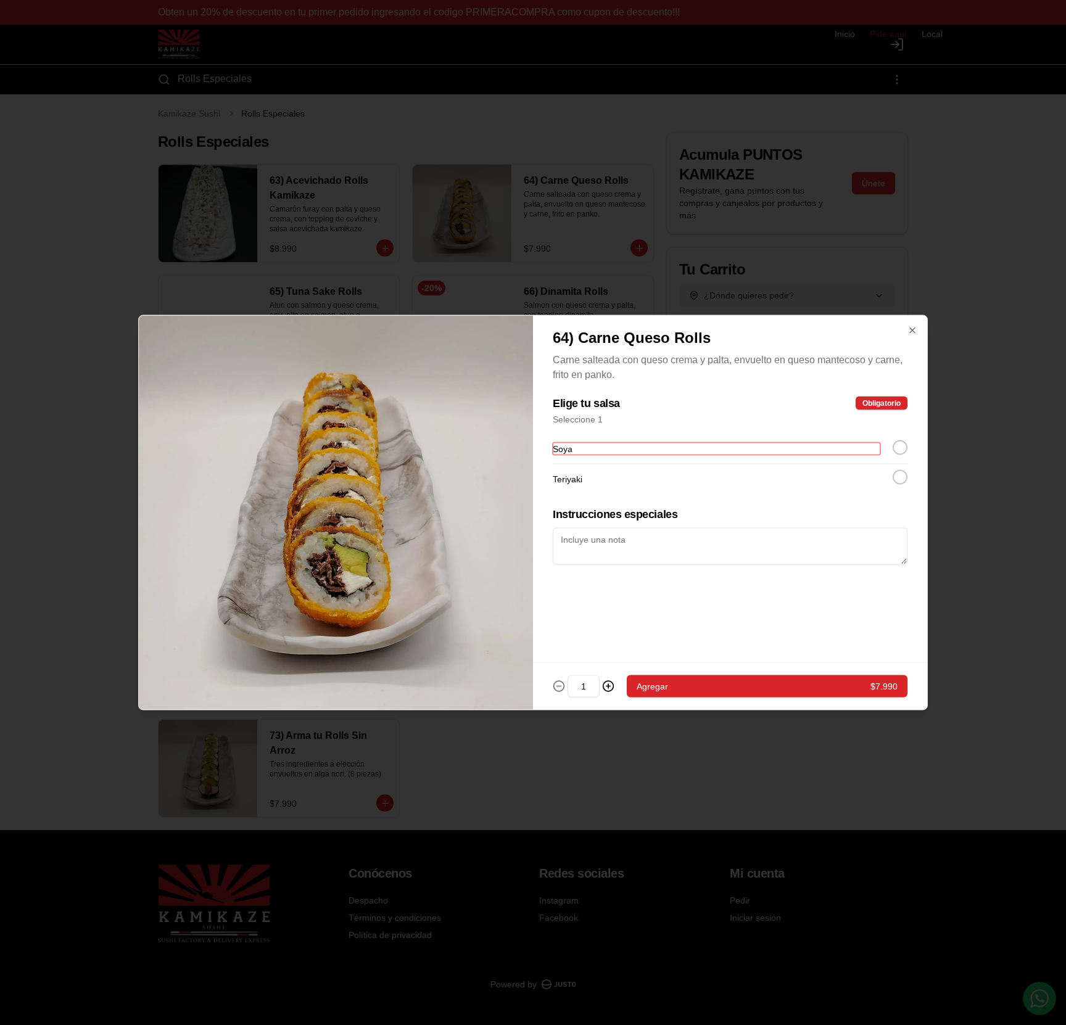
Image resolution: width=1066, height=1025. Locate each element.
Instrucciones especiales (615, 514)
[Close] (912, 330)
